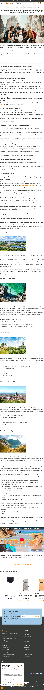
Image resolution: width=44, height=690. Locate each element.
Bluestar (25, 651)
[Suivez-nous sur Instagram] (4, 641)
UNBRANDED (7, 595)
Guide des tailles (5, 647)
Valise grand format (28, 638)
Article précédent (17, 564)
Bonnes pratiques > (16, 7)
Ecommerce (19, 686)
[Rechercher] (34, 3)
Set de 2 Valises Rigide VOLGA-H (26, 596)
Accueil (7, 7)
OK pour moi (19, 684)
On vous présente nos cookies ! (8, 680)
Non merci (5, 684)
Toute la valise (27, 632)
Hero (25, 652)
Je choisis (12, 684)
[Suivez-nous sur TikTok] (7, 641)
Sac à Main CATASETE (10, 596)
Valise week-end (27, 636)
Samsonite (26, 658)
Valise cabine (26, 634)
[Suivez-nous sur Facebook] (3, 641)
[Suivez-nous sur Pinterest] (6, 641)
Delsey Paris (26, 656)
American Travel (27, 649)
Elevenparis (26, 647)
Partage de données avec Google (8, 679)
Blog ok (10, 7)
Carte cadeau (27, 641)
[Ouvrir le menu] (1, 3)
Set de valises (27, 639)
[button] (2, 688)
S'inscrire (37, 616)
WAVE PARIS (21, 593)
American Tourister (28, 654)
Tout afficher (4, 61)
